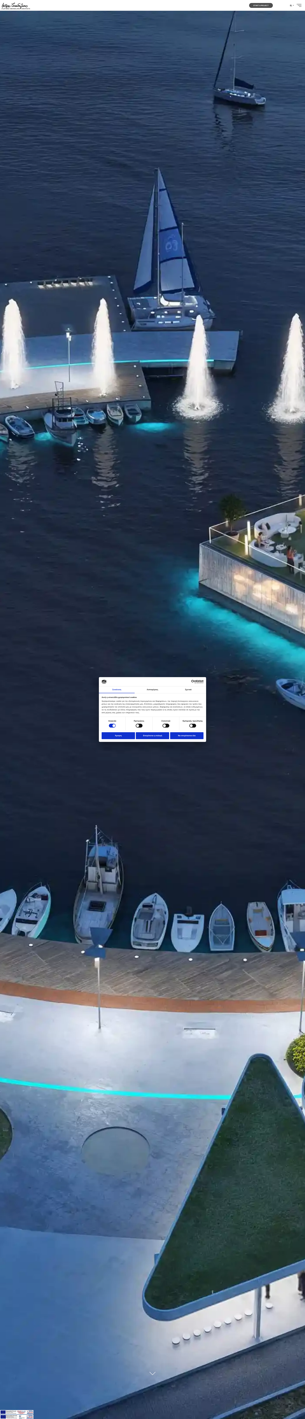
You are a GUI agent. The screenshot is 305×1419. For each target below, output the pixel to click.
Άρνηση (118, 736)
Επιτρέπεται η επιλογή (152, 736)
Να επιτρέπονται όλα (187, 736)
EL (291, 5)
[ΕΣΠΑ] (16, 1416)
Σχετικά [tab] (188, 690)
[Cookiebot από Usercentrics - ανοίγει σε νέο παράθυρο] (193, 682)
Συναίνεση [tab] (116, 690)
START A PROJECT (261, 5)
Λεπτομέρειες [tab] (152, 690)
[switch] (139, 726)
